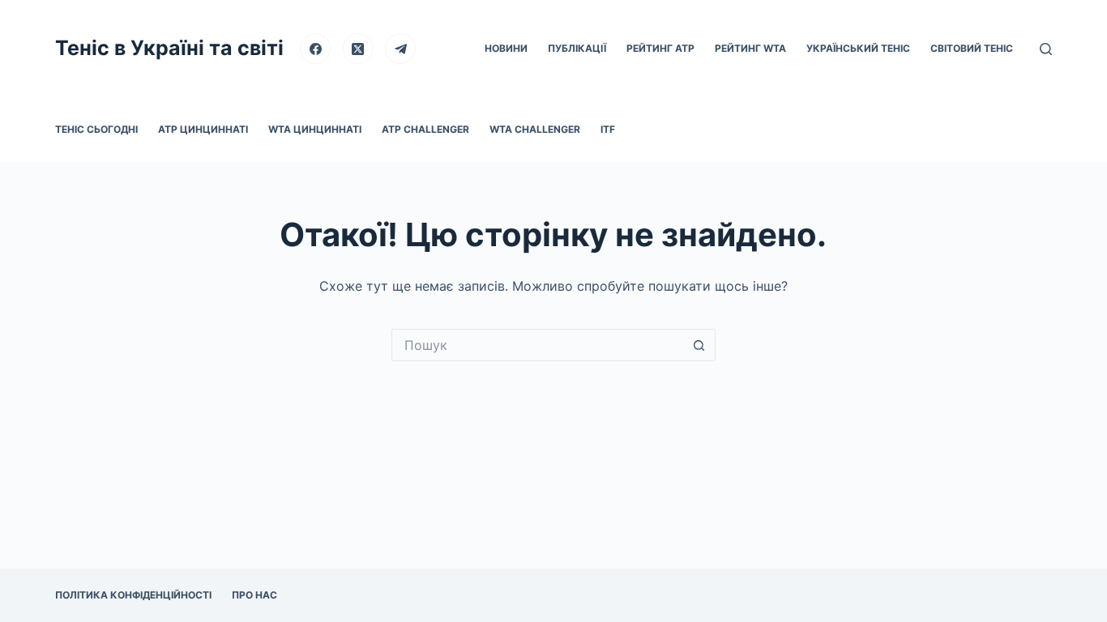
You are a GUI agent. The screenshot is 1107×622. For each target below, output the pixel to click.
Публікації (577, 48)
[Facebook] (315, 48)
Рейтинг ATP (660, 48)
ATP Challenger (425, 129)
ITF (608, 129)
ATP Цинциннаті (203, 129)
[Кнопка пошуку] (699, 345)
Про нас (254, 595)
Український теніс (858, 48)
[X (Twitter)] (358, 48)
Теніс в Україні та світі (169, 48)
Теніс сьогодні (96, 129)
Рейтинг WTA (750, 48)
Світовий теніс (971, 48)
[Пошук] (1046, 49)
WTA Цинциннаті (314, 129)
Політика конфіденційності (133, 595)
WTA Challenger (534, 129)
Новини (506, 48)
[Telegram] (400, 48)
